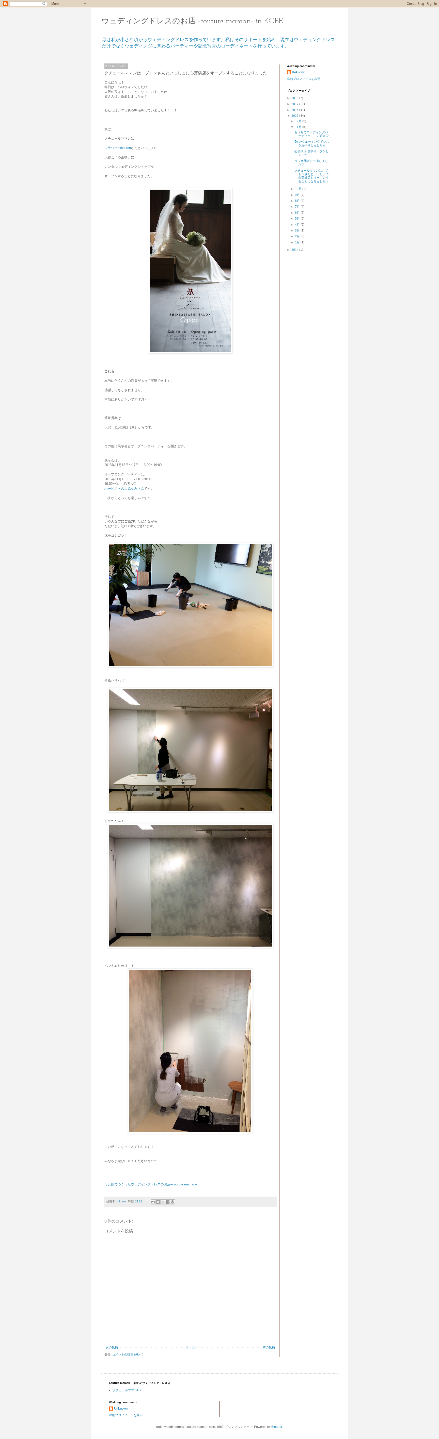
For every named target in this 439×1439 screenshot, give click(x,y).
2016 (295, 110)
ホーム (190, 1347)
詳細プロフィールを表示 (303, 79)
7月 (298, 206)
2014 (295, 250)
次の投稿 (112, 1347)
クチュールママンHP (127, 1390)
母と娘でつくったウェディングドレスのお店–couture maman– (150, 1184)
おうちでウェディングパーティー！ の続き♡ (311, 134)
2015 (295, 116)
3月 (298, 230)
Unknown (298, 72)
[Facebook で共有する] (167, 1201)
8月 (298, 201)
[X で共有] (162, 1201)
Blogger (276, 1427)
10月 (298, 189)
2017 (295, 104)
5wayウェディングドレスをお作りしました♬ (311, 143)
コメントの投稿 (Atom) (127, 1354)
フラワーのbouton (117, 148)
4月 (298, 224)
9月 (298, 195)
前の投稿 (269, 1347)
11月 (298, 127)
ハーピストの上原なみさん (124, 488)
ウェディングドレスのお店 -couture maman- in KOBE (192, 21)
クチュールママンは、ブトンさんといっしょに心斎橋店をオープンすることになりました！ (311, 176)
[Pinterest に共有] (172, 1201)
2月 (298, 236)
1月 (298, 242)
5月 (298, 218)
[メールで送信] (153, 1201)
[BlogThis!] (158, 1201)
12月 (298, 121)
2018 (295, 98)
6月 (298, 212)
